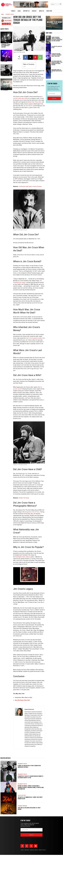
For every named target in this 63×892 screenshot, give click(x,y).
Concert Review (22, 805)
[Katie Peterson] (3, 20)
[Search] (60, 4)
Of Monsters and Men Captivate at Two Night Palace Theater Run (56, 55)
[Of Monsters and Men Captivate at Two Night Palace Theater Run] (48, 55)
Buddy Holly (31, 102)
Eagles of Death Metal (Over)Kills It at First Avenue (6, 60)
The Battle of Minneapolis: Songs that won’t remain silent (30, 797)
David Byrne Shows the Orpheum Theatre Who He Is (57, 71)
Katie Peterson (8, 20)
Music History (22, 795)
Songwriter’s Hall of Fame (32, 512)
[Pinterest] (35, 57)
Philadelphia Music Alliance (23, 557)
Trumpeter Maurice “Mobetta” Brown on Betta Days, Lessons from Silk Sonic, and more (57, 39)
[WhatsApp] (40, 57)
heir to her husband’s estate (34, 338)
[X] (7, 24)
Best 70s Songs (24, 498)
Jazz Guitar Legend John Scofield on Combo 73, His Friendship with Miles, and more (57, 63)
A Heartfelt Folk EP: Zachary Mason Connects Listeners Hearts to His (30, 776)
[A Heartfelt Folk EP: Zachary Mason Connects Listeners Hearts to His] (8, 776)
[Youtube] (10, 24)
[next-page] (49, 77)
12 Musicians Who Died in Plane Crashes (30, 186)
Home (2, 14)
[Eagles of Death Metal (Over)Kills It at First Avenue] (6, 53)
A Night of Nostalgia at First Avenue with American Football (6, 74)
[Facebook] (3, 24)
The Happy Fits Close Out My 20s (57, 47)
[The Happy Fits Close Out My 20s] (48, 47)
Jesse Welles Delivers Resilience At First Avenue (29, 808)
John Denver (28, 105)
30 (19, 498)
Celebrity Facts (10, 14)
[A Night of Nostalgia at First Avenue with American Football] (6, 67)
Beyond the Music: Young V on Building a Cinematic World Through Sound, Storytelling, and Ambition (31, 787)
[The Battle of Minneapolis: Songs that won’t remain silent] (8, 797)
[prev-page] (47, 77)
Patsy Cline (38, 102)
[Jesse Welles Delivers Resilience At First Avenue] (8, 807)
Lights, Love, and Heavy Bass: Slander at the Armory (5, 89)
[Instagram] (5, 24)
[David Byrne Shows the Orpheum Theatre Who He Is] (48, 70)
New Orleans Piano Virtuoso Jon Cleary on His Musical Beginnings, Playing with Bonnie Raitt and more (6, 44)
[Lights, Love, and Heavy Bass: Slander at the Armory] (6, 82)
